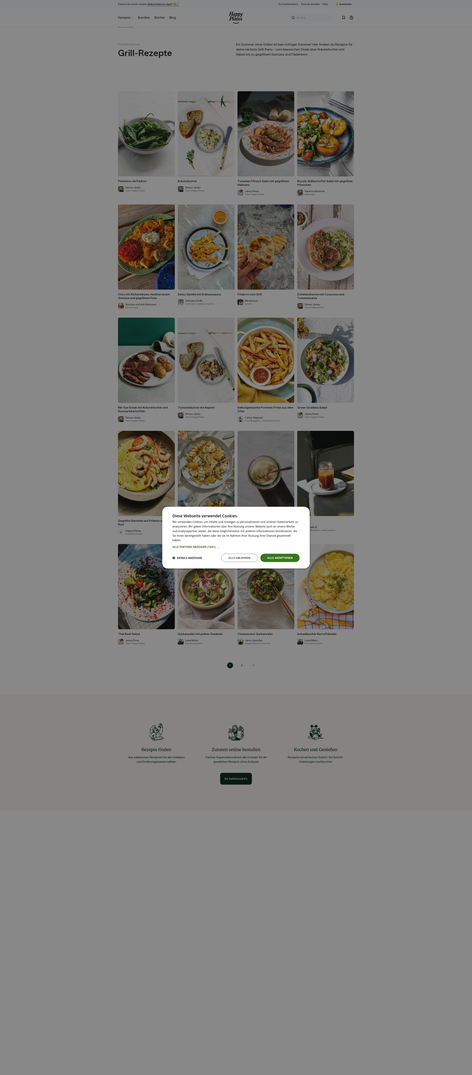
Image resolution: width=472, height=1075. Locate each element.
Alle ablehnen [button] (239, 557)
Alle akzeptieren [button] (280, 557)
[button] (236, 546)
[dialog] (236, 537)
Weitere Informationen (196, 540)
